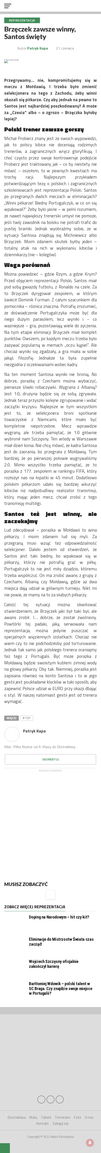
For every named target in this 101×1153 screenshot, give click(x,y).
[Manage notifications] (90, 1142)
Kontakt (42, 1123)
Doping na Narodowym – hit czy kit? (59, 917)
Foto (77, 1117)
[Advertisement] (50, 824)
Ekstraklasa (17, 1117)
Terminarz (62, 1117)
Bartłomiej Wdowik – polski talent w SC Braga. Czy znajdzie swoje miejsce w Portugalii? (60, 988)
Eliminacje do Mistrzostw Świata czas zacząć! (61, 941)
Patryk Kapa (34, 731)
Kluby (33, 1117)
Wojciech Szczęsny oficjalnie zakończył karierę (53, 964)
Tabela (46, 1117)
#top (27, 718)
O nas (89, 1117)
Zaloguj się (60, 1123)
